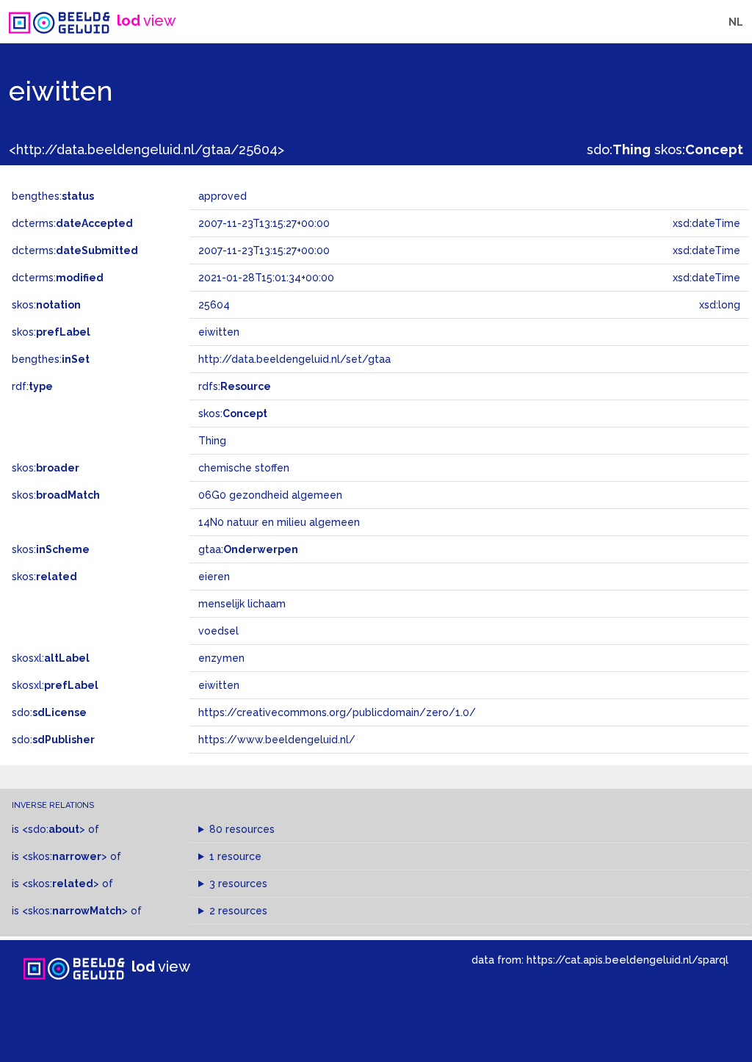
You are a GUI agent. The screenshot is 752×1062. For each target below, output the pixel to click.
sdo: (619, 149)
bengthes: (53, 196)
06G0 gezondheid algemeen (270, 495)
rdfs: (234, 386)
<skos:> (64, 856)
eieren (214, 576)
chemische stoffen (243, 468)
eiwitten (218, 685)
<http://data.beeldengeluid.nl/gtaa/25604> (146, 149)
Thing (212, 441)
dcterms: (72, 223)
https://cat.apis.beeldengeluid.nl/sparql (627, 959)
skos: (698, 149)
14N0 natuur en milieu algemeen (279, 522)
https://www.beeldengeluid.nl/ (276, 739)
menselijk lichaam (242, 604)
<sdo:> (53, 829)
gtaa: (248, 549)
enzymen (221, 658)
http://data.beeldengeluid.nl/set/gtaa (294, 359)
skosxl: (51, 658)
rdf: (32, 386)
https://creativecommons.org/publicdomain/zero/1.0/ (337, 712)
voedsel (218, 631)
